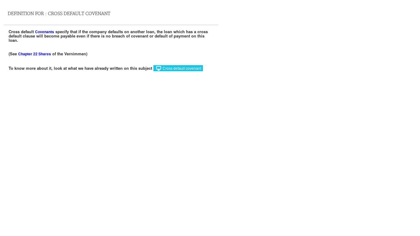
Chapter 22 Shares (34, 54)
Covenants (44, 31)
